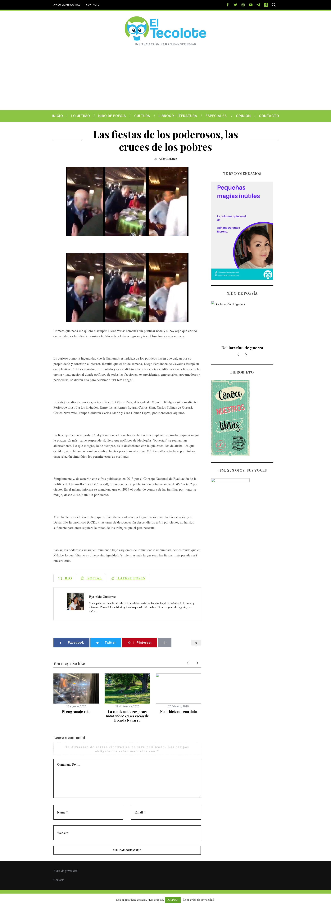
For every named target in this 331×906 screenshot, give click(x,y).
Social (93, 578)
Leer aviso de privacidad (198, 899)
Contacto (92, 4)
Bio (67, 578)
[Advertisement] (165, 81)
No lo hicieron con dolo (178, 711)
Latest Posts (130, 578)
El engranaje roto (76, 711)
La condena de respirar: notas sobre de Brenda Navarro (127, 716)
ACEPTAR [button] (172, 899)
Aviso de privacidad (66, 4)
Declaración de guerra (242, 347)
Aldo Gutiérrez (168, 158)
